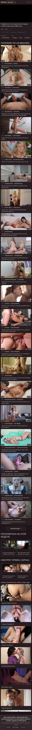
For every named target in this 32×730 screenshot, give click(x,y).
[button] (30, 548)
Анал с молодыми (15, 303)
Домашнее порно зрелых (10, 279)
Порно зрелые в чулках (10, 447)
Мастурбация (8, 135)
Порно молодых (16, 135)
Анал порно (16, 111)
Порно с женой (8, 207)
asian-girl (27, 37)
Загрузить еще (15, 528)
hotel (20, 37)
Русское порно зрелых (18, 159)
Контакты (23, 727)
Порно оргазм (6, 37)
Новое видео (15, 727)
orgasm (15, 37)
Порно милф (8, 87)
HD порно (7, 303)
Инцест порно (8, 159)
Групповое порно (18, 255)
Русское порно (8, 375)
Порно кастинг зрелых (10, 399)
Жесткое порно (8, 63)
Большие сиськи (9, 255)
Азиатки (16, 63)
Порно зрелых (16, 87)
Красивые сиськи (18, 183)
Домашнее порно (9, 183)
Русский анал (18, 519)
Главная (8, 727)
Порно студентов (18, 495)
